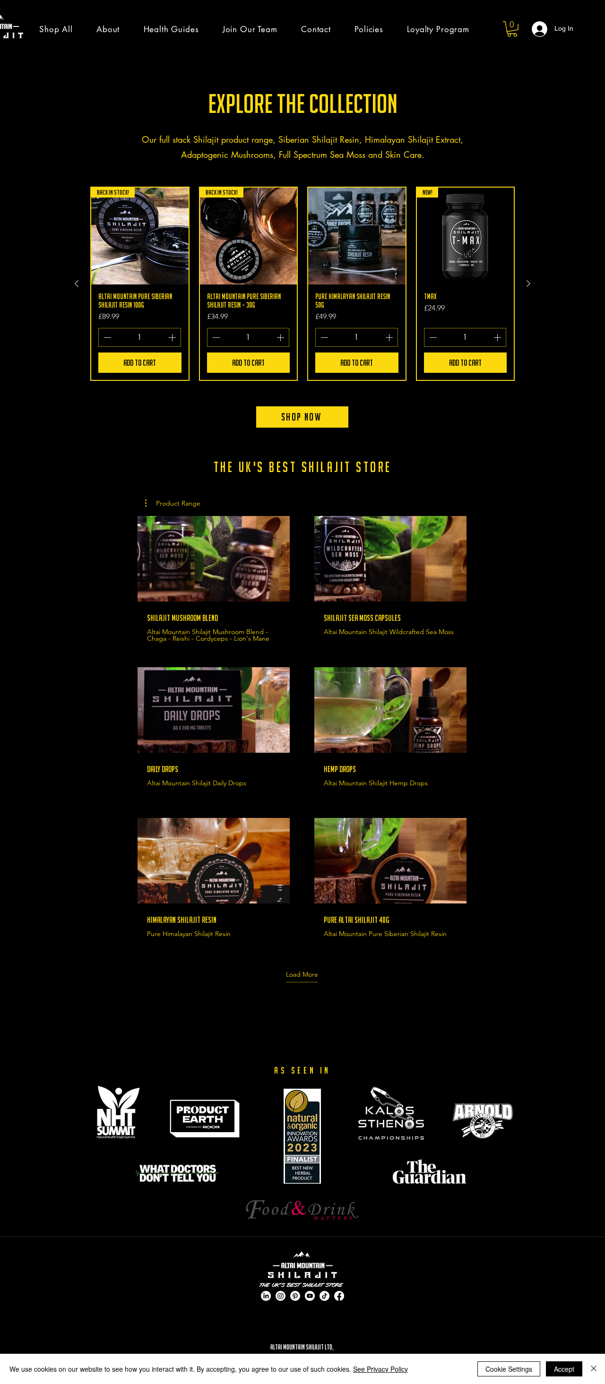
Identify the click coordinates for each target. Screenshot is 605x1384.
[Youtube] (310, 1296)
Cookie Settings (508, 1369)
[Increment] (173, 337)
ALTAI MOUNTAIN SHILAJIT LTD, (302, 1347)
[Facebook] (339, 1296)
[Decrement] (106, 337)
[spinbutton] (139, 337)
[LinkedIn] (266, 1296)
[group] (302, 284)
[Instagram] (280, 1296)
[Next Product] (528, 283)
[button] (512, 29)
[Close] (593, 1368)
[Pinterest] (295, 1296)
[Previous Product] (76, 283)
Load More (302, 974)
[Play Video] (213, 559)
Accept (564, 1369)
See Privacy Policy (380, 1369)
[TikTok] (324, 1296)
